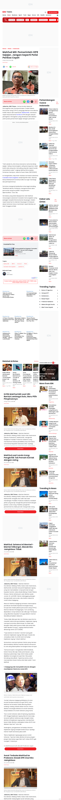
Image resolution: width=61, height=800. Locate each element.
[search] (45, 12)
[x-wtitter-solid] (32, 101)
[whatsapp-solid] (24, 101)
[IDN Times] (7, 12)
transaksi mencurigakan (10, 178)
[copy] (35, 101)
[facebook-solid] (28, 101)
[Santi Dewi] (4, 273)
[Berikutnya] (39, 355)
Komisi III (19, 115)
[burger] (57, 15)
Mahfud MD (25, 112)
